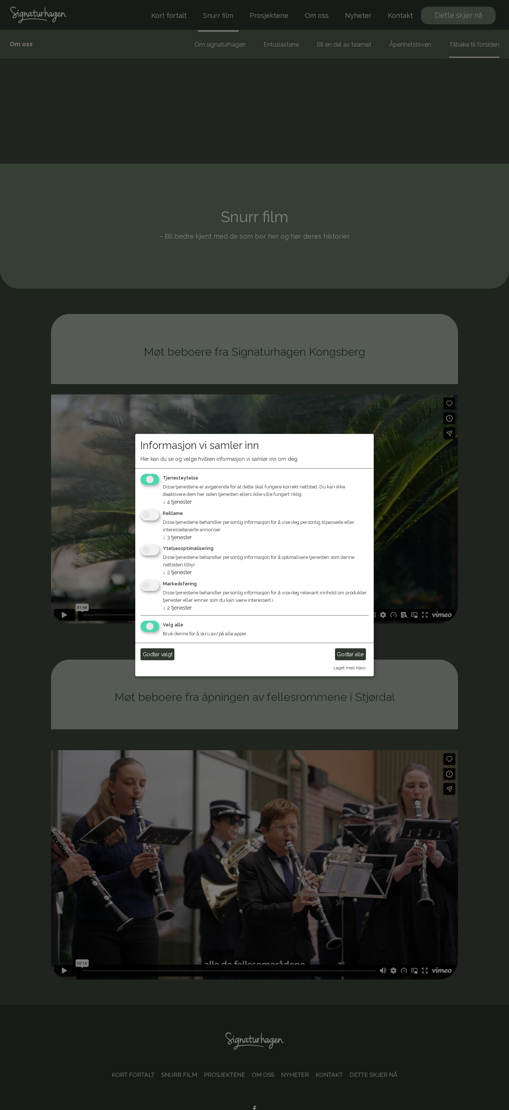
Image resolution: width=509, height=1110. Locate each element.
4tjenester (177, 502)
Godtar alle (350, 654)
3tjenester (177, 537)
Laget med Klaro (349, 667)
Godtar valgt (158, 654)
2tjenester (177, 572)
